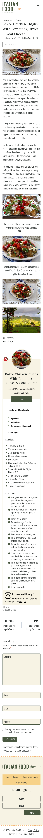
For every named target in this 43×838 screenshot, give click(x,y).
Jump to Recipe (12, 44)
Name (6, 695)
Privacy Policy (33, 830)
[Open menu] (38, 6)
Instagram (22, 601)
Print (22, 399)
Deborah (7, 38)
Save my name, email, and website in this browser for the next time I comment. (19, 730)
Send (32, 812)
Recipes (5, 20)
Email (6, 708)
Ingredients (15, 418)
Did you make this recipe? (21, 426)
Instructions (15, 422)
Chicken (18, 20)
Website (7, 721)
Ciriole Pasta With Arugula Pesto (9, 625)
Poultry (11, 20)
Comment (8, 656)
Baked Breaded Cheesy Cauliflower (32, 625)
